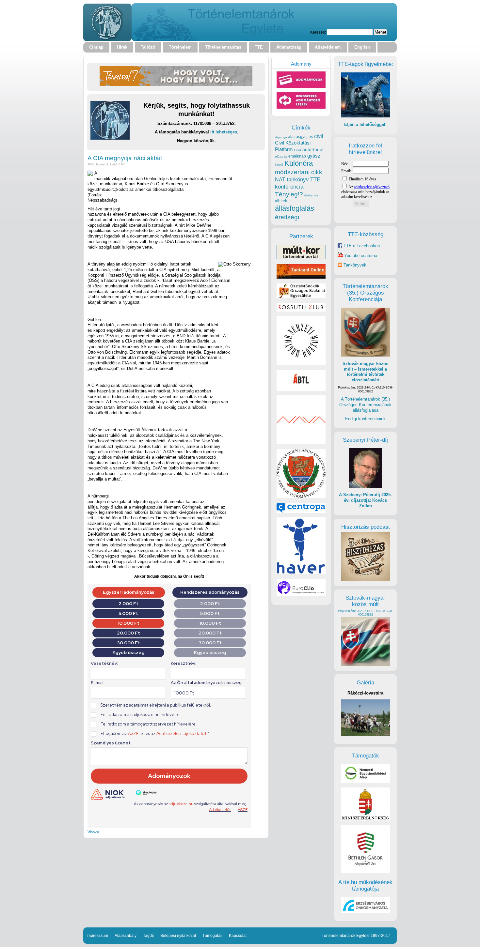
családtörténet (309, 149)
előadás (281, 156)
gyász (313, 156)
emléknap (297, 156)
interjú (279, 164)
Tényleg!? (289, 194)
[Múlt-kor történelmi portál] (301, 257)
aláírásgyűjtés (300, 136)
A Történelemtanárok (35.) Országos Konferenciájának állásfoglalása (365, 404)
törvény (308, 195)
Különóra (298, 163)
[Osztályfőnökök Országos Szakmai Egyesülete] (301, 296)
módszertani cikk (298, 172)
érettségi (287, 217)
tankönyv (298, 179)
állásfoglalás (294, 208)
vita (316, 195)
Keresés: (318, 32)
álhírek (281, 201)
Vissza (93, 832)
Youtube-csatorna (360, 255)
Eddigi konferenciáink (365, 418)
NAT (280, 179)
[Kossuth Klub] (301, 310)
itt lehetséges (223, 132)
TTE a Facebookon (361, 245)
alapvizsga (281, 137)
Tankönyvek (355, 265)
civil (318, 136)
